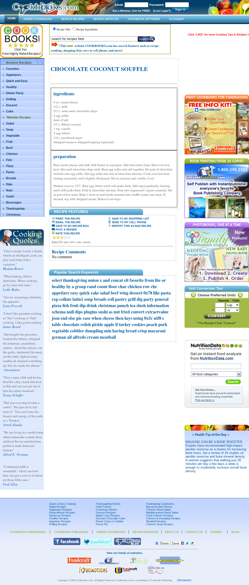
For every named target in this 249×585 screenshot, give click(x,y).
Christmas (13, 214)
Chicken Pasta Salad (158, 509)
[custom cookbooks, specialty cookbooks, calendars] (93, 572)
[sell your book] (155, 572)
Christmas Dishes (106, 509)
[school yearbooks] (126, 572)
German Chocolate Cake (110, 518)
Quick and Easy (17, 81)
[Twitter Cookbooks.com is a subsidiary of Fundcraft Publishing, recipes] (97, 544)
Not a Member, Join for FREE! (131, 10)
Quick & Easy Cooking (62, 503)
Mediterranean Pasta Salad (162, 512)
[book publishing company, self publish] (109, 563)
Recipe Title (63, 29)
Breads (11, 178)
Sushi (10, 196)
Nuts (9, 190)
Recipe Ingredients (87, 29)
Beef (9, 148)
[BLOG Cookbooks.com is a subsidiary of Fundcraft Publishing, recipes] (127, 544)
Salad (10, 123)
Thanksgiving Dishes (108, 503)
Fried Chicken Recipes (159, 515)
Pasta (10, 172)
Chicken (12, 154)
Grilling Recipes (58, 524)
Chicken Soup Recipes (159, 524)
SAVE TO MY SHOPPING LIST (130, 218)
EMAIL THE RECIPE (67, 222)
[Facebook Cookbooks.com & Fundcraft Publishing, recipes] (66, 544)
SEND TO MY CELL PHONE (128, 222)
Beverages (13, 202)
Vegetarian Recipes (60, 509)
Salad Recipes (57, 506)
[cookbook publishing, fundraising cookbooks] (79, 563)
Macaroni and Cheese (159, 506)
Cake (9, 111)
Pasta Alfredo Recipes (62, 512)
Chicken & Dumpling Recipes (163, 518)
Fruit (9, 141)
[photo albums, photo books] (139, 563)
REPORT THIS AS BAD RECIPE (131, 225)
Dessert (11, 105)
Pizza (9, 166)
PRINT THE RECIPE (67, 218)
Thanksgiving (15, 208)
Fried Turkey (103, 506)
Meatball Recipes (156, 521)
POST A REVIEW (66, 229)
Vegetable (13, 135)
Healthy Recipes (59, 518)
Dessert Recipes (106, 512)
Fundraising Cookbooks (160, 503)
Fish (9, 160)
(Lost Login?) (162, 10)
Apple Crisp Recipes (108, 515)
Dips (9, 184)
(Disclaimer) (184, 580)
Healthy (11, 87)
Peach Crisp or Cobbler (110, 521)
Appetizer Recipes (60, 521)
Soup (9, 129)
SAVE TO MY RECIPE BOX (72, 225)
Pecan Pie (102, 524)
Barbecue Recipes (60, 515)
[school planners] (169, 563)
